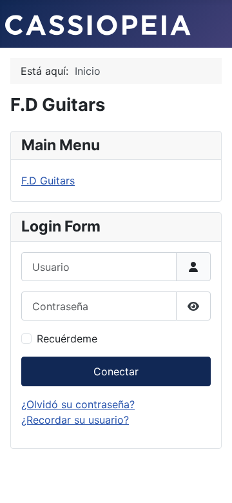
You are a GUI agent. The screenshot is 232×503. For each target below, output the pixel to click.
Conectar (116, 371)
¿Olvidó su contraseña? (78, 404)
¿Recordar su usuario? (75, 419)
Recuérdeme (67, 338)
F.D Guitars (48, 180)
